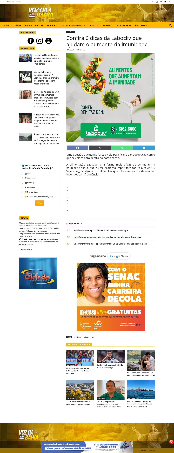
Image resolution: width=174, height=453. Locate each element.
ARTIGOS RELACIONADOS (79, 345)
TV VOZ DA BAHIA (123, 25)
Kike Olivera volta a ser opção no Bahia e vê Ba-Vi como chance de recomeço (110, 243)
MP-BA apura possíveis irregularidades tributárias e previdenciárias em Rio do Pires (109, 404)
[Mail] (161, 2)
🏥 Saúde (28, 174)
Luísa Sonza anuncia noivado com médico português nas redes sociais (107, 237)
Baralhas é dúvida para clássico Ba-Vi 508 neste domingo (100, 230)
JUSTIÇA (28, 25)
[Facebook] (153, 2)
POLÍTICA (39, 25)
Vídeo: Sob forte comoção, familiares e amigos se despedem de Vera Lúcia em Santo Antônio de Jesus (46, 120)
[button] (170, 28)
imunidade (77, 337)
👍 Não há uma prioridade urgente (39, 196)
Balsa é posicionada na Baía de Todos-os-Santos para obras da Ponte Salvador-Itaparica (139, 403)
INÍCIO (7, 25)
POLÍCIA (17, 25)
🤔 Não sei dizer (31, 192)
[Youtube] (169, 2)
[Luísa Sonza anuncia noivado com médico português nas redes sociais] (141, 360)
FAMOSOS (107, 25)
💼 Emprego (30, 183)
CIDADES (51, 25)
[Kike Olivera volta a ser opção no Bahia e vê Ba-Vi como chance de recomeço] (80, 358)
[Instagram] (157, 2)
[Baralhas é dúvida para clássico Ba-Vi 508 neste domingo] (111, 356)
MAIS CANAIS (141, 25)
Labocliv (86, 337)
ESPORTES (93, 25)
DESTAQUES (70, 31)
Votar (40, 203)
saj (93, 337)
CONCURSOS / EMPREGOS (72, 25)
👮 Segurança (30, 178)
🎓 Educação (30, 187)
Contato (18, 2)
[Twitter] (165, 2)
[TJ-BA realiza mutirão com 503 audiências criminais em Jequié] (80, 390)
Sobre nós (10, 2)
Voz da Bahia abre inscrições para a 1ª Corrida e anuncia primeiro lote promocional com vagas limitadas (46, 78)
